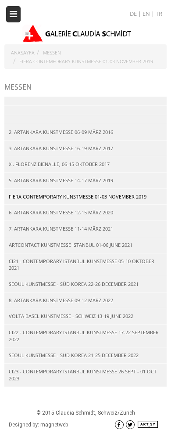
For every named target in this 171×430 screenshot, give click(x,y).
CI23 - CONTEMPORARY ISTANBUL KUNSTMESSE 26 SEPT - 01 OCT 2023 (83, 375)
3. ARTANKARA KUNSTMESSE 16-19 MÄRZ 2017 (61, 148)
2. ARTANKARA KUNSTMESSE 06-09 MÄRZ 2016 (61, 132)
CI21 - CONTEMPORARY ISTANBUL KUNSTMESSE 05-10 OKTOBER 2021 (81, 264)
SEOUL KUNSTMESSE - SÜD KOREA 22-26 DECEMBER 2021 (74, 284)
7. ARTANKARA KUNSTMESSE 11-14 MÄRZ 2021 (61, 228)
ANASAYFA (23, 52)
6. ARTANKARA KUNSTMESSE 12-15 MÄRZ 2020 (61, 212)
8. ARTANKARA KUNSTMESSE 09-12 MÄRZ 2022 (61, 300)
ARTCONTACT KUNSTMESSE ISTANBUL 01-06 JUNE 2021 (70, 245)
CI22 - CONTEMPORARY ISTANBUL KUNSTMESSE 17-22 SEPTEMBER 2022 (84, 336)
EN (146, 14)
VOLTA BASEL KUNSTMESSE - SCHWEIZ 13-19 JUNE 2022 (71, 316)
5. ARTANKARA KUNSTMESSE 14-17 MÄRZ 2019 (61, 180)
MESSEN (52, 52)
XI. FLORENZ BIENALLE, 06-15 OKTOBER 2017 (59, 164)
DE (134, 14)
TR (159, 14)
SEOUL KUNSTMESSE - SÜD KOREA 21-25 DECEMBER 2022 (74, 355)
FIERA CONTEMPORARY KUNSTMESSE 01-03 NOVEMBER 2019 (86, 61)
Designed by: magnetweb (38, 425)
